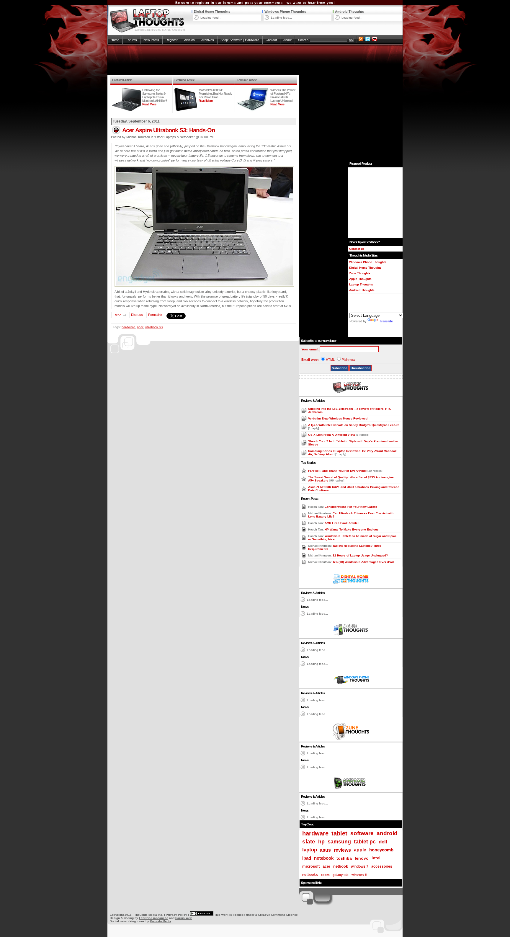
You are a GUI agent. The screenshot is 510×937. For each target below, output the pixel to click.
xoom (325, 874)
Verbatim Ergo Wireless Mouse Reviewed (337, 418)
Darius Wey (183, 918)
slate (308, 841)
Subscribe (339, 368)
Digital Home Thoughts (212, 11)
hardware (128, 327)
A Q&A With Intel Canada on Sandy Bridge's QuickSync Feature (353, 425)
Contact (271, 40)
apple (360, 849)
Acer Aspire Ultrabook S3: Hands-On (168, 130)
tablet (339, 833)
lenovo (362, 858)
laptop (309, 850)
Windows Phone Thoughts (285, 11)
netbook (340, 866)
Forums (131, 40)
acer (140, 327)
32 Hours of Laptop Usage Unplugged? (360, 555)
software (362, 833)
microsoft (311, 866)
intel (376, 858)
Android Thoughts (349, 11)
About (287, 40)
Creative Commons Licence (278, 914)
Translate (386, 321)
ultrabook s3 (154, 327)
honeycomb (381, 849)
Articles (189, 40)
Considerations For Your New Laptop (351, 506)
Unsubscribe (360, 368)
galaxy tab (341, 874)
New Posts (151, 40)
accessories (381, 866)
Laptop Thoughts (361, 284)
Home (115, 40)
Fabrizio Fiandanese (153, 918)
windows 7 (359, 866)
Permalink (155, 314)
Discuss (137, 314)
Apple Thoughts (360, 278)
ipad (306, 858)
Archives (207, 40)
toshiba (344, 858)
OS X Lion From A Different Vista (332, 434)
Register (172, 40)
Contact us (356, 248)
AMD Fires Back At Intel (342, 523)
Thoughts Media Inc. (148, 914)
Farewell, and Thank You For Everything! (337, 470)
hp (321, 841)
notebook (324, 858)
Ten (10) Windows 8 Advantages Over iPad (363, 562)
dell (383, 842)
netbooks (310, 874)
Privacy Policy (176, 914)
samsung (339, 842)
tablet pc (365, 842)
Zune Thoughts (359, 273)
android (387, 833)
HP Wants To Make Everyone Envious (352, 529)
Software (236, 40)
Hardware (252, 40)
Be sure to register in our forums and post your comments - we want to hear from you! (255, 2)
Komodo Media (160, 921)
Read (117, 315)
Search (303, 40)
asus (325, 850)
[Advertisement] (255, 59)
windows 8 (359, 874)
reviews (342, 850)
